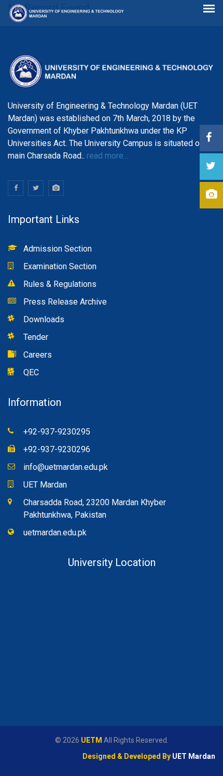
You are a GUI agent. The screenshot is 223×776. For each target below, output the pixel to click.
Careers (37, 355)
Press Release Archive (65, 302)
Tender (35, 337)
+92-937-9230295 (56, 432)
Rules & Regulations (59, 284)
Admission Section (57, 249)
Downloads (43, 319)
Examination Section (59, 266)
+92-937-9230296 (56, 449)
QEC (31, 372)
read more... (106, 156)
